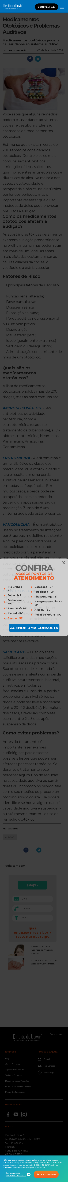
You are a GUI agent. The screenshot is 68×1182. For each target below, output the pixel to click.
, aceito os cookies (46, 1174)
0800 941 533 (46, 6)
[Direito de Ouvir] (62, 9)
